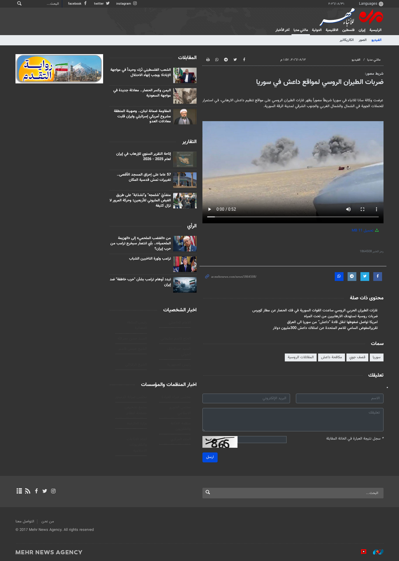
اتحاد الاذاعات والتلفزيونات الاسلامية (137, 444)
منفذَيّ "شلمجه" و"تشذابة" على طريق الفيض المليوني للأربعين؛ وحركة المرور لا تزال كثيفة (140, 200)
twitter (99, 3)
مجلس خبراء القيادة (176, 397)
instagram (124, 3)
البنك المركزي (181, 439)
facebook (75, 3)
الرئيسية (375, 30)
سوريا (377, 357)
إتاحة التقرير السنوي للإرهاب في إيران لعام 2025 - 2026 (143, 156)
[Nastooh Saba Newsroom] (375, 552)
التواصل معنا (24, 521)
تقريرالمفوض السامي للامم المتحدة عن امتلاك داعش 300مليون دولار (325, 328)
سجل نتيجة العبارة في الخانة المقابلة (355, 439)
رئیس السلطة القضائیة (137, 325)
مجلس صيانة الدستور (131, 397)
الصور (363, 40)
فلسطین (348, 30)
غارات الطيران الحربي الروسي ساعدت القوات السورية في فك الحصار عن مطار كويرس (315, 310)
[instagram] (53, 492)
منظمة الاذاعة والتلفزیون (181, 426)
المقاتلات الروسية (301, 357)
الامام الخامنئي (180, 322)
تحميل (363, 231)
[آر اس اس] (27, 492)
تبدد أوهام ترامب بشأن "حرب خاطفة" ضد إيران (140, 282)
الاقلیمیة (332, 30)
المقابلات (187, 58)
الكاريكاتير (347, 40)
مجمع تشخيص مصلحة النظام (136, 410)
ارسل (210, 457)
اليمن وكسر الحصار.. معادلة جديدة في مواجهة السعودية (142, 93)
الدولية (317, 30)
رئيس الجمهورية (179, 365)
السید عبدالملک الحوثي (179, 351)
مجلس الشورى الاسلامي (180, 410)
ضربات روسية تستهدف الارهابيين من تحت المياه (341, 316)
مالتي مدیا (301, 30)
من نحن (47, 521)
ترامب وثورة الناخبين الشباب (150, 259)
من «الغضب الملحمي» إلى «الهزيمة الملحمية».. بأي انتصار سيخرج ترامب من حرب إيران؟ (140, 243)
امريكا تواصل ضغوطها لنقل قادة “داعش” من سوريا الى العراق (332, 322)
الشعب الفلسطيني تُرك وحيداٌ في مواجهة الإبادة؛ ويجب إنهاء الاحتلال (140, 72)
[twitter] (44, 492)
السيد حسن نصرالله (132, 339)
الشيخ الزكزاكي (136, 365)
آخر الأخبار (282, 30)
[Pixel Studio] (360, 552)
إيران (362, 30)
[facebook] (36, 492)
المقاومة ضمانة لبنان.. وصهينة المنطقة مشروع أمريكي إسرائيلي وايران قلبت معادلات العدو (142, 116)
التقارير (189, 142)
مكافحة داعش (331, 357)
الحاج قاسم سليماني (176, 339)
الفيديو (376, 40)
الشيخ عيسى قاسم (133, 349)
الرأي (192, 226)
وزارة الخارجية (137, 423)
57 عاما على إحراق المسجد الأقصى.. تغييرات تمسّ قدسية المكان (144, 177)
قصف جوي (357, 357)
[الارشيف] (19, 492)
